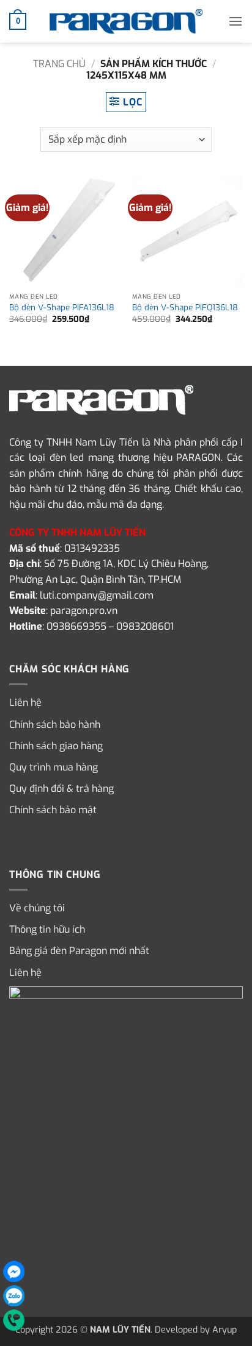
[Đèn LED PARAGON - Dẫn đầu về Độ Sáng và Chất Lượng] (126, 21)
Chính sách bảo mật (53, 809)
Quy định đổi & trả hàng (61, 788)
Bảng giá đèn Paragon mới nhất (79, 950)
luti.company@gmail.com (97, 595)
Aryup (224, 1330)
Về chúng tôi (37, 908)
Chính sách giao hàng (56, 745)
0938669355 (76, 626)
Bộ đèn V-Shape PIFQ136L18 (185, 307)
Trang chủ (59, 63)
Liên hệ (25, 702)
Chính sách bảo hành (54, 724)
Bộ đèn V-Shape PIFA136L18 (61, 307)
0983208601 (145, 626)
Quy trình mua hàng (53, 767)
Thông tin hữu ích (47, 929)
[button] (17, 21)
